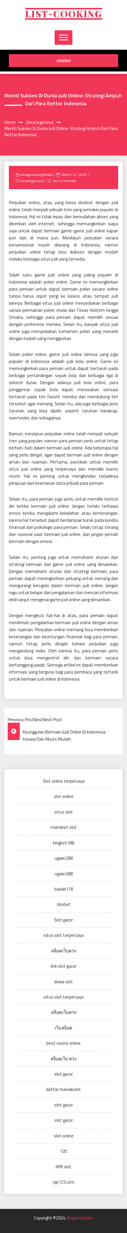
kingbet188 (63, 842)
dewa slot (63, 981)
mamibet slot (64, 827)
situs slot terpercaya (63, 935)
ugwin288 (64, 858)
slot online (64, 796)
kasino (64, 60)
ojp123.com (63, 1182)
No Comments (64, 181)
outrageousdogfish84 (36, 174)
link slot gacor (63, 966)
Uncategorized (31, 181)
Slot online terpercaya (63, 781)
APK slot (63, 1166)
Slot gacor (63, 920)
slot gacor (63, 1074)
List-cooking (63, 14)
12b (63, 1151)
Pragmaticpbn (80, 1217)
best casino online (63, 1043)
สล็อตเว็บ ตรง (63, 1058)
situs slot (63, 812)
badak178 (63, 889)
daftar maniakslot (63, 1089)
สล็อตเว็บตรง (63, 950)
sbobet (64, 904)
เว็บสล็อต (63, 1027)
